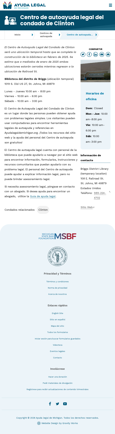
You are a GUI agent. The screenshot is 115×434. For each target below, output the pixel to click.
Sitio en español (57, 319)
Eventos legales (57, 351)
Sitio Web (87, 207)
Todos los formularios (57, 332)
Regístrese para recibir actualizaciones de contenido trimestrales (57, 389)
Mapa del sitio (57, 326)
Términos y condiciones (57, 281)
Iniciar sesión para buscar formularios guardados (57, 339)
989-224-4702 (100, 195)
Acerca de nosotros (57, 294)
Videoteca (57, 345)
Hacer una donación (57, 377)
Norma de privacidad (57, 288)
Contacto (57, 358)
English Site (57, 313)
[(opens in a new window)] (57, 236)
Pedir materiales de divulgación (57, 383)
